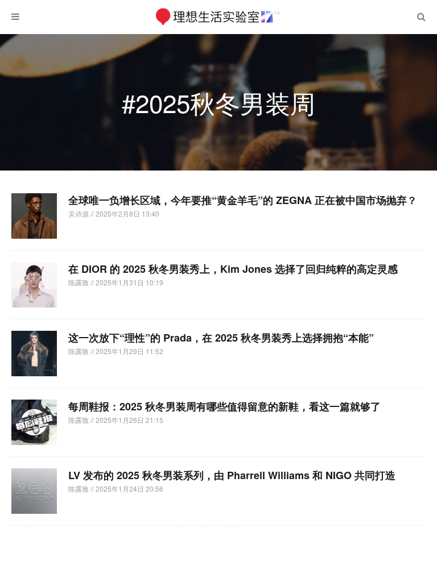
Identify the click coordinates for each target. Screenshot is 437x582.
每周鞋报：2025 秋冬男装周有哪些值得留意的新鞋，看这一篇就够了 (224, 406)
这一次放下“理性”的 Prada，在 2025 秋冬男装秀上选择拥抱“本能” (221, 337)
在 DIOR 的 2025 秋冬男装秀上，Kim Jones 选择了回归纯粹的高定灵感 (233, 268)
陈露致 (79, 282)
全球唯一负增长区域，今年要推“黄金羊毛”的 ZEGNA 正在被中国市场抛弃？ (242, 200)
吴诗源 (79, 213)
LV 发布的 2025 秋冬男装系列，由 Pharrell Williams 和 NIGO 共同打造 (231, 475)
